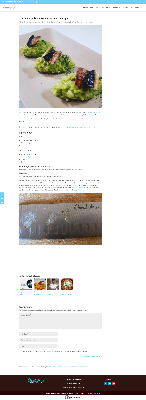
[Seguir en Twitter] (109, 383)
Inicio (85, 7)
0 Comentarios (88, 22)
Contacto (135, 7)
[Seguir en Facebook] (105, 383)
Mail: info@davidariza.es (73, 383)
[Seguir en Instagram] (113, 383)
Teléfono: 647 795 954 (73, 379)
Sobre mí (116, 7)
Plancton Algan (26, 157)
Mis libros (106, 7)
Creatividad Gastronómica (42, 22)
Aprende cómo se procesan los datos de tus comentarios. (68, 367)
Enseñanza (73, 22)
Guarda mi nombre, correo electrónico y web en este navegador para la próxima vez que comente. (54, 351)
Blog (125, 7)
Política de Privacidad (93, 393)
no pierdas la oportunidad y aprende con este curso (80, 127)
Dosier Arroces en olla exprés (60, 22)
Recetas (79, 22)
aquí (82, 387)
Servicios (94, 7)
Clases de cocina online (26, 22)
